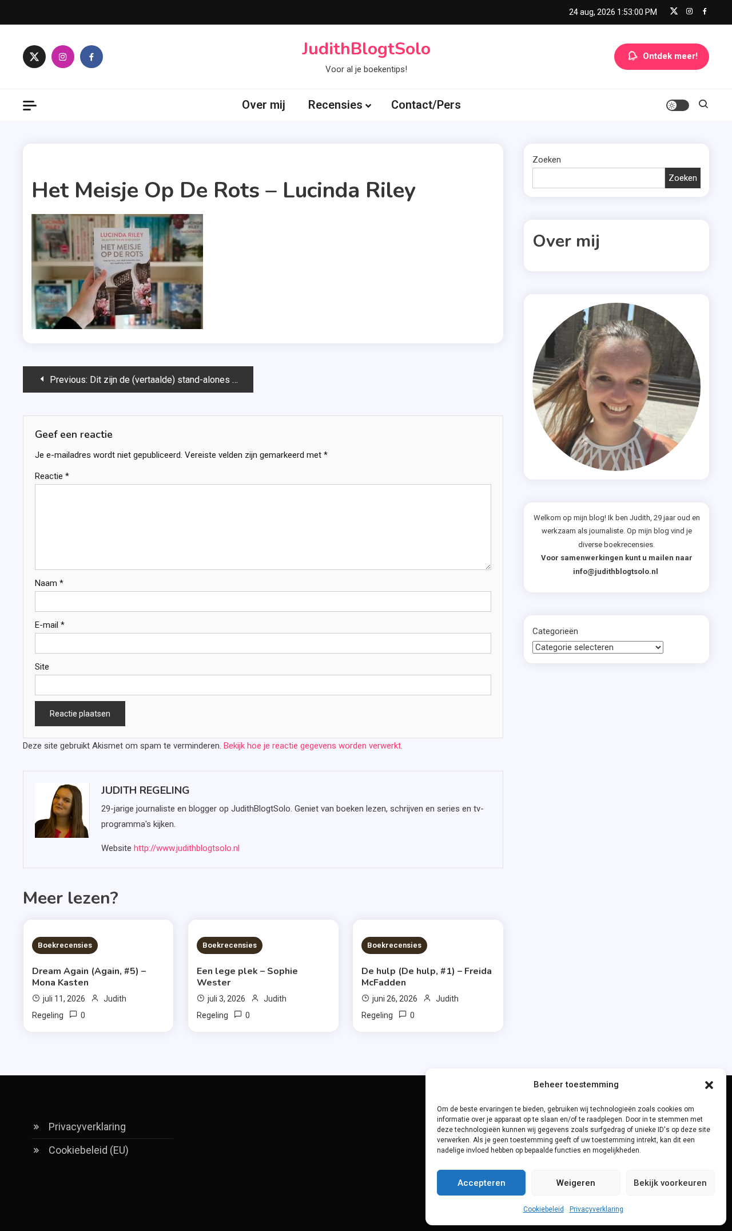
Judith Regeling (145, 790)
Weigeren (575, 1183)
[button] (709, 1085)
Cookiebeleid (543, 1209)
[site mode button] (677, 105)
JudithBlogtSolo (366, 49)
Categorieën (555, 631)
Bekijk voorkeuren (670, 1183)
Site (42, 667)
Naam (49, 583)
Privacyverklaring (596, 1209)
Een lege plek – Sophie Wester (247, 976)
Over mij (263, 105)
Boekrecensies (65, 945)
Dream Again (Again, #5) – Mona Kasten (89, 976)
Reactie (52, 476)
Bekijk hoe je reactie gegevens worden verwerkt (312, 746)
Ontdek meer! (670, 56)
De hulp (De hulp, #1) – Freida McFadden (426, 976)
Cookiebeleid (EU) (89, 1150)
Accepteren (482, 1183)
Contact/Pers (426, 105)
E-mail (50, 625)
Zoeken (546, 160)
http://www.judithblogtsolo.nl (187, 848)
